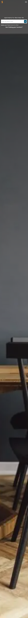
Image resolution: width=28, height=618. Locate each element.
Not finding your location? (14, 27)
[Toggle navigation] (26, 2)
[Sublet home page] (2, 2)
